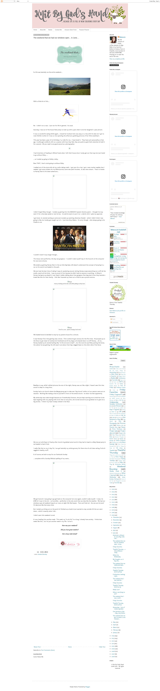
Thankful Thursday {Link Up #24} (118, 571)
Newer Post (37, 647)
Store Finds (121, 444)
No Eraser (119, 417)
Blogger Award (122, 376)
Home (35, 29)
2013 (113, 638)
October (115, 522)
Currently (115, 380)
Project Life (122, 433)
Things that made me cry (116, 455)
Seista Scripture (120, 440)
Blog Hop (123, 374)
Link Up (123, 415)
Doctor (115, 382)
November (116, 520)
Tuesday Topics (121, 460)
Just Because (117, 406)
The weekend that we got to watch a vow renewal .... (119, 617)
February (115, 630)
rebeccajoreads (133, 198)
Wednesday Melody (120, 464)
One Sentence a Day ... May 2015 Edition (119, 612)
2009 (113, 649)
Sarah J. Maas (117, 251)
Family (121, 383)
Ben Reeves (113, 270)
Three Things (119, 457)
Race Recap (116, 435)
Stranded (112, 446)
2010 (113, 646)
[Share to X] (44, 552)
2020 (113, 502)
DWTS (121, 382)
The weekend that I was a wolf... (118, 597)
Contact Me (58, 29)
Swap (111, 448)
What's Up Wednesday (117, 555)
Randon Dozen (113, 438)
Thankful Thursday (117, 451)
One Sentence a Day (117, 418)
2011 (113, 643)
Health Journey (115, 398)
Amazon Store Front (70, 29)
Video (121, 462)
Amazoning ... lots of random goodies (119, 608)
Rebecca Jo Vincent (116, 108)
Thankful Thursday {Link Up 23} (118, 586)
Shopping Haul (115, 442)
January (115, 632)
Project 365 (113, 431)
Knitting (123, 409)
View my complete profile (117, 59)
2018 (113, 507)
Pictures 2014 (120, 425)
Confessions (121, 378)
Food (114, 390)
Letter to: (113, 411)
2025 (113, 489)
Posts (113, 319)
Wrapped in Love (120, 480)
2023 (113, 494)
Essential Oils (113, 383)
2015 (113, 515)
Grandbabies (122, 396)
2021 (113, 499)
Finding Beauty (113, 385)
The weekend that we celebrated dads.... (119, 564)
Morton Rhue (117, 243)
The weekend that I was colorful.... (118, 579)
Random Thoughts (119, 437)
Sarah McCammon (114, 261)
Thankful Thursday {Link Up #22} (118, 604)
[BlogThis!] (42, 552)
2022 (113, 497)
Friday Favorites (117, 390)
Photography (113, 423)
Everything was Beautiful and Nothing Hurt (119, 267)
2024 (113, 492)
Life (120, 412)
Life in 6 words (113, 413)
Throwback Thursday (114, 458)
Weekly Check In (116, 471)
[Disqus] (69, 580)
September (116, 525)
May (114, 622)
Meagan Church (117, 237)
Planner (123, 427)
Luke (113, 417)
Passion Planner (84, 29)
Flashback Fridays (121, 387)
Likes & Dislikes (115, 415)
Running (111, 440)
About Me (43, 29)
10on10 (111, 368)
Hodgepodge (114, 402)
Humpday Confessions (116, 404)
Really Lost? (116, 589)
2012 (113, 641)
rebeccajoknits (127, 108)
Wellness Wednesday (115, 473)
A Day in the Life (119, 368)
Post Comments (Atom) (48, 650)
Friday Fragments (116, 394)
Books (50, 29)
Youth (111, 482)
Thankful (112, 450)
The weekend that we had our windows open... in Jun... (119, 542)
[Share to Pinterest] (47, 552)
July (114, 530)
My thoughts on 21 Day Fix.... (118, 560)
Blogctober (113, 376)
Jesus (111, 406)
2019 (113, 505)
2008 (113, 651)
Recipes (121, 438)
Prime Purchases (117, 429)
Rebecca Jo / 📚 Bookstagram (119, 198)
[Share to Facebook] (45, 552)
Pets (120, 421)
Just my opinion (120, 407)
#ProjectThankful (114, 367)
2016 (113, 512)
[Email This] (41, 552)
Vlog (111, 464)
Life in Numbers (121, 413)
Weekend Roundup (42, 554)
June (114, 533)
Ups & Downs (114, 462)
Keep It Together (114, 409)
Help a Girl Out (119, 400)
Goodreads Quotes (121, 222)
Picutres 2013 (113, 427)
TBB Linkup (119, 448)
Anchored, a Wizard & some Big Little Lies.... (118, 536)
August (115, 528)
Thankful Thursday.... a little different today (119, 551)
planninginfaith (123, 153)
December (116, 517)
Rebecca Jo (122, 37)
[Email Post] (37, 552)
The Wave (117, 242)
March (115, 627)
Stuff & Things (120, 446)
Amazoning (113, 372)
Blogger (87, 687)
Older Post (102, 647)
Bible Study (114, 374)
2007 (113, 654)
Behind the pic (122, 372)
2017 (113, 510)
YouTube (116, 482)
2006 (113, 656)
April (114, 625)
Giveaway (112, 396)
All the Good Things (116, 370)
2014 (113, 636)
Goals (117, 396)
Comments (115, 322)
